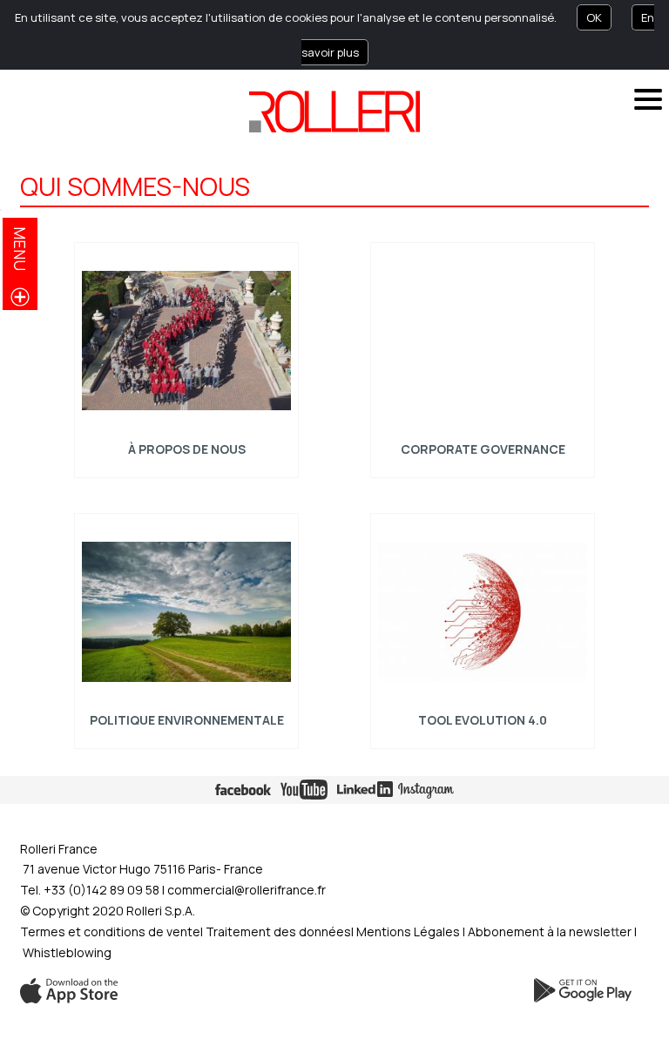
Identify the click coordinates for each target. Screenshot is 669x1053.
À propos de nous (186, 449)
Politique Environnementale (186, 720)
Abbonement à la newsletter (551, 931)
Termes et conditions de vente (110, 931)
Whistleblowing (67, 952)
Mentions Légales (408, 931)
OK (594, 17)
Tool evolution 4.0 (482, 720)
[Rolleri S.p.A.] (334, 111)
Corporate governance (483, 449)
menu (20, 248)
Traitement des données (278, 931)
